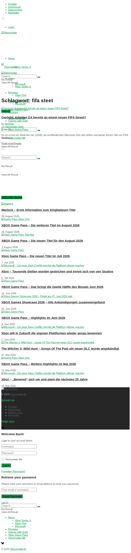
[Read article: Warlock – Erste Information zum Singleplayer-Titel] (65, 203)
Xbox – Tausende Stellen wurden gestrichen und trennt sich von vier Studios (57, 271)
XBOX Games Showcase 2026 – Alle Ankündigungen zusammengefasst (53, 302)
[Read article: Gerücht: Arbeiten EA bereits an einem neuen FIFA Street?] (65, 108)
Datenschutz (15, 9)
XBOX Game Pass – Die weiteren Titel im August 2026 (40, 225)
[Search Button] (38, 130)
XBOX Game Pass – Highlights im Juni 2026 (33, 318)
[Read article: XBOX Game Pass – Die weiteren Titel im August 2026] (65, 219)
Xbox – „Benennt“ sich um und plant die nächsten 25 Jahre (44, 379)
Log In (4, 502)
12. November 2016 (12, 126)
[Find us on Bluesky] (2, 21)
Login (11, 27)
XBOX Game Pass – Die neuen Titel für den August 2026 (42, 240)
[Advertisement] (52, 42)
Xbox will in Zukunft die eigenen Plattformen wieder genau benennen (51, 333)
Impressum (14, 6)
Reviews (13, 112)
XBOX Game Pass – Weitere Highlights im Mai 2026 (38, 364)
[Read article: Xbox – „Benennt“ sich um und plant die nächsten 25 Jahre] (65, 373)
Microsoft (20, 103)
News (11, 58)
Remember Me (13, 459)
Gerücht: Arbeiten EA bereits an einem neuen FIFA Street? (43, 117)
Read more (11, 143)
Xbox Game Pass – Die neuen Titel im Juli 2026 (35, 256)
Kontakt (12, 4)
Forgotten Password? (13, 471)
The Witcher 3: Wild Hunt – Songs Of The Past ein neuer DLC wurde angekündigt (60, 348)
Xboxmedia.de (18, 394)
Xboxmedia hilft (16, 137)
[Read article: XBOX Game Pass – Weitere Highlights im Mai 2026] (65, 357)
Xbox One (20, 95)
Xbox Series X (23, 66)
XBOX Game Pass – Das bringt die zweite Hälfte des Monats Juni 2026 (52, 287)
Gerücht (5, 111)
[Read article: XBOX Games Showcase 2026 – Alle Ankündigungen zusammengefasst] (65, 296)
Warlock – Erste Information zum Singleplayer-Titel (38, 210)
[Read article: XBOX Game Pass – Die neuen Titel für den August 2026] (65, 234)
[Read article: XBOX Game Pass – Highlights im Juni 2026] (65, 311)
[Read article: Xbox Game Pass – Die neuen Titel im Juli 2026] (65, 250)
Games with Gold (18, 120)
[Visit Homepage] (9, 32)
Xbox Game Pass (18, 129)
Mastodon (13, 12)
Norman (9, 123)
